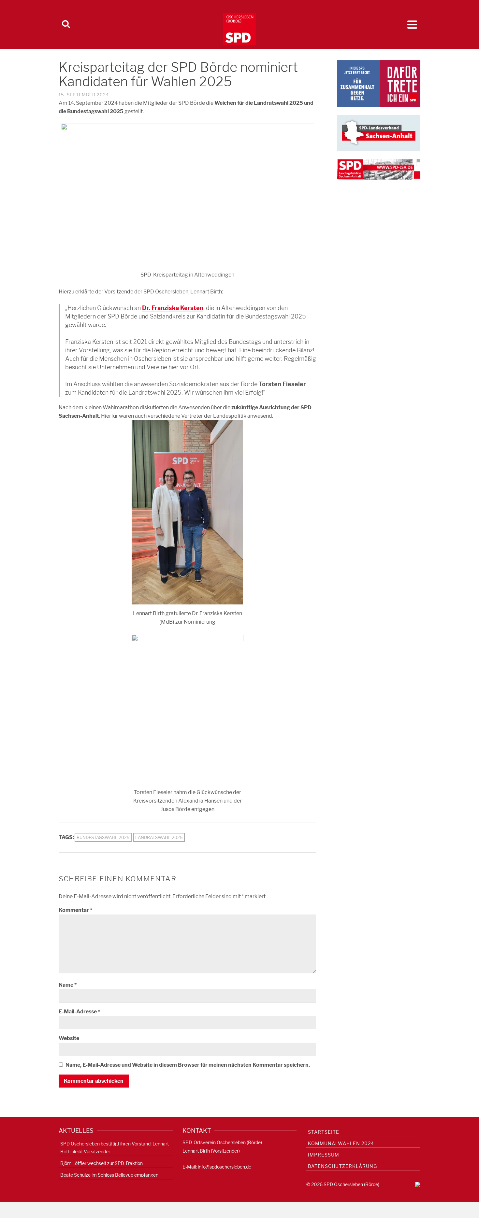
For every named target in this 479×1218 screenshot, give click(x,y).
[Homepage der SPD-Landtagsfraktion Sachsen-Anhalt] (378, 169)
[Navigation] (412, 24)
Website (69, 1038)
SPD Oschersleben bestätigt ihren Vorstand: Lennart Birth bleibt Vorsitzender (114, 1147)
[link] (172, 308)
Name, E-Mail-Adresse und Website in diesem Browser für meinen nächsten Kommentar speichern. (187, 1065)
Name (68, 985)
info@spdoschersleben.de (224, 1167)
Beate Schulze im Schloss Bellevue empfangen (109, 1175)
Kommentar (75, 910)
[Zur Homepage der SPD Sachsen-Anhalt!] (378, 132)
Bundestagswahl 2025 (103, 837)
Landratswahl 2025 (159, 837)
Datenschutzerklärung (342, 1166)
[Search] (66, 24)
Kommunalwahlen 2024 (341, 1143)
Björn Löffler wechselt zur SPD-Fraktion (101, 1163)
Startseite (323, 1132)
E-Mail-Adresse (79, 1011)
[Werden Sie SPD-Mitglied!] (378, 83)
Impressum (323, 1154)
